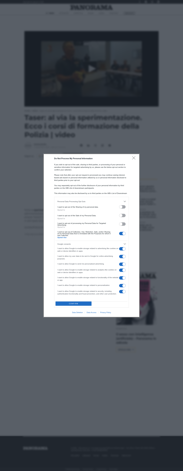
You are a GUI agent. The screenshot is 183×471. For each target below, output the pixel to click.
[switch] (122, 207)
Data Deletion (77, 312)
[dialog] (91, 235)
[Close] (134, 158)
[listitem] (91, 201)
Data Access (91, 312)
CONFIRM (73, 304)
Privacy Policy (105, 312)
